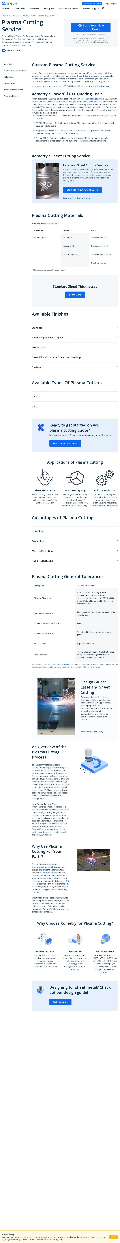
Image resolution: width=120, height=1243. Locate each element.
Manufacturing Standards (61, 664)
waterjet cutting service (97, 81)
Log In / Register (111, 4)
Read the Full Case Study (92, 731)
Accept (113, 1237)
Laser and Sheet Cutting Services (24, 16)
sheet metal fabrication (49, 867)
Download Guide (11, 96)
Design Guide (9, 83)
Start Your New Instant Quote (92, 27)
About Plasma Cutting (13, 89)
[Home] (41, 3)
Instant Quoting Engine (88, 76)
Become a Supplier (91, 8)
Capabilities (6, 16)
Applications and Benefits (15, 70)
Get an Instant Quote (92, 3)
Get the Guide (60, 1001)
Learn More (75, 294)
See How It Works (15, 50)
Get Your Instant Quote (65, 443)
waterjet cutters (50, 872)
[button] (103, 8)
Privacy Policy (58, 1239)
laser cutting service (71, 81)
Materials (8, 64)
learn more (107, 435)
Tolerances (9, 77)
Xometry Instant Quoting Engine (87, 99)
